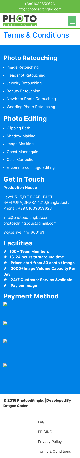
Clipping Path (18, 128)
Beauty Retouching (23, 91)
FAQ (41, 422)
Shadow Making (21, 136)
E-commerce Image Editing (31, 167)
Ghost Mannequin (22, 152)
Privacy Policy (50, 441)
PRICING (45, 432)
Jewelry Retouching (24, 83)
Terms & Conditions (36, 35)
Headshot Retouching (26, 75)
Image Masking (20, 144)
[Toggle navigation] (38, 21)
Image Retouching (23, 67)
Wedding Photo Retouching (31, 107)
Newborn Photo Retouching (31, 99)
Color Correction (21, 159)
